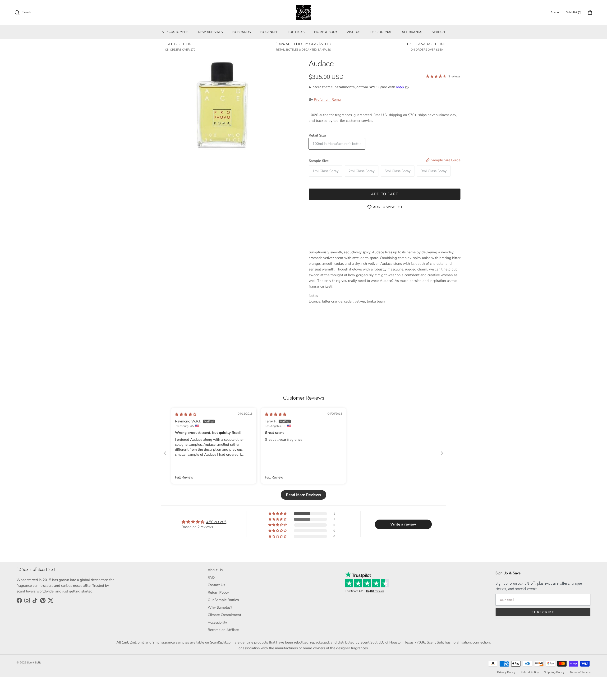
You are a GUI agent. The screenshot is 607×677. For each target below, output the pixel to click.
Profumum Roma (327, 99)
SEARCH (438, 32)
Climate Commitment (224, 614)
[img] (186, 414)
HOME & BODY (325, 32)
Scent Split (34, 662)
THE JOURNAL (381, 32)
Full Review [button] (184, 477)
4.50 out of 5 (216, 522)
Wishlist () (573, 12)
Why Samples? (220, 607)
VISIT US (353, 32)
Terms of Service (580, 672)
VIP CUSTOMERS (175, 32)
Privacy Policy (506, 672)
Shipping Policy (554, 672)
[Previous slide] (165, 453)
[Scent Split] (303, 12)
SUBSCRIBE (543, 612)
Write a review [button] (403, 524)
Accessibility (217, 622)
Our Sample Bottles (223, 599)
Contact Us (216, 584)
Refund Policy (530, 672)
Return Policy (218, 592)
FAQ (211, 577)
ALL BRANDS (412, 32)
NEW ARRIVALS (210, 32)
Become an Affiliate (223, 629)
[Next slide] (442, 453)
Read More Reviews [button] (303, 494)
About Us (215, 570)
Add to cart (384, 194)
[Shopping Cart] (589, 12)
